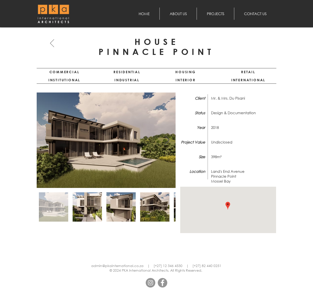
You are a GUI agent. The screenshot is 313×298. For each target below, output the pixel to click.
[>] (52, 43)
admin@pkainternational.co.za (117, 265)
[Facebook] (162, 283)
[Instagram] (150, 283)
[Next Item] (167, 140)
